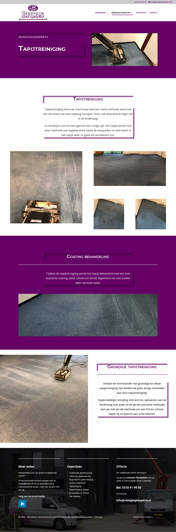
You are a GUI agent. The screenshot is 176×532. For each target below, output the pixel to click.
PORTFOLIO (141, 13)
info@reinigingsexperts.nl (133, 500)
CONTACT (153, 13)
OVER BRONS (100, 13)
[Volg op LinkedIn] (22, 504)
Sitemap (98, 517)
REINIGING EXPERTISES (121, 13)
